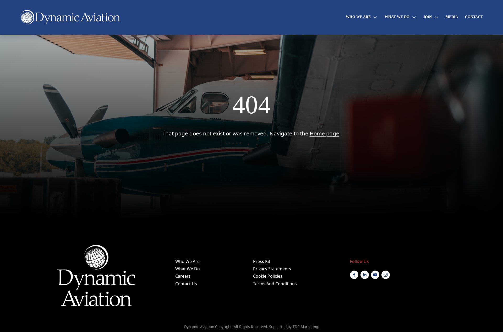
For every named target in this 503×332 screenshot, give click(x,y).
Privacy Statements (272, 269)
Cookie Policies (267, 276)
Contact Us (186, 284)
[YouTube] (375, 275)
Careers (183, 276)
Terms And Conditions (275, 284)
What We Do (187, 269)
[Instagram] (385, 275)
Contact (474, 17)
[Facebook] (354, 275)
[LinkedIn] (364, 275)
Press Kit (261, 261)
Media (452, 17)
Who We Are (187, 261)
